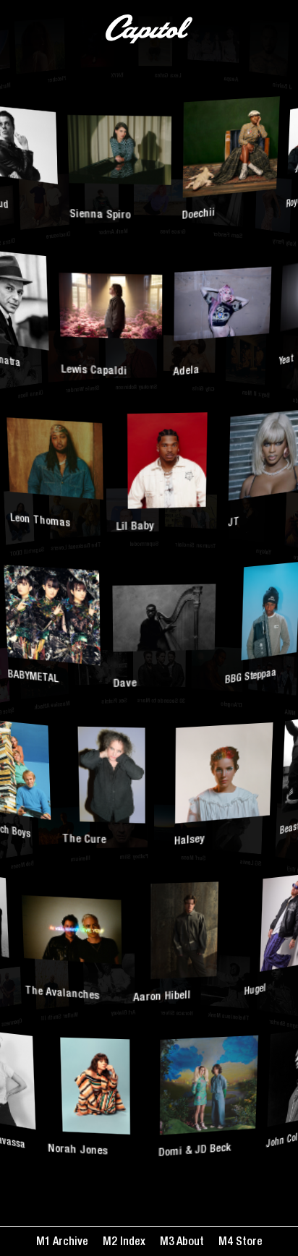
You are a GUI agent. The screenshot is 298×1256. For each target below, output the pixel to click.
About (189, 1243)
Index (131, 1243)
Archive (69, 1243)
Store (248, 1243)
